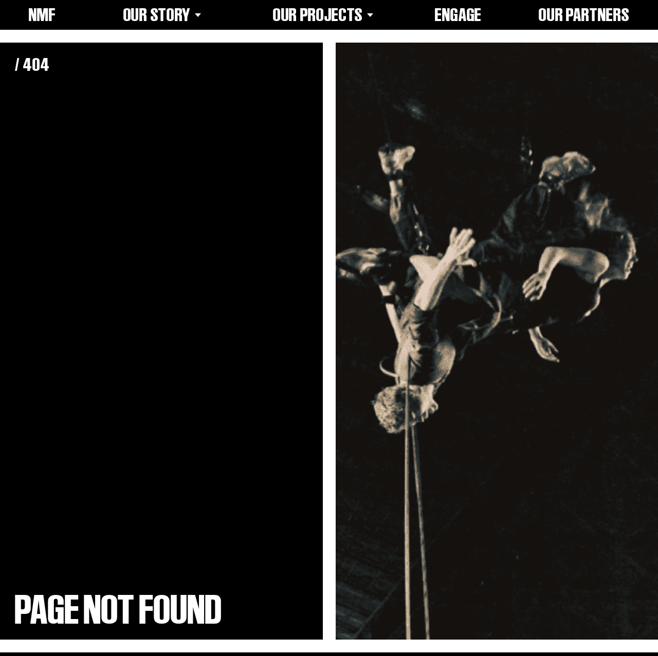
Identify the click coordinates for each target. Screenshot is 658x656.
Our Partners (584, 15)
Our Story (157, 15)
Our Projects (318, 15)
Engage (458, 15)
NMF (42, 15)
